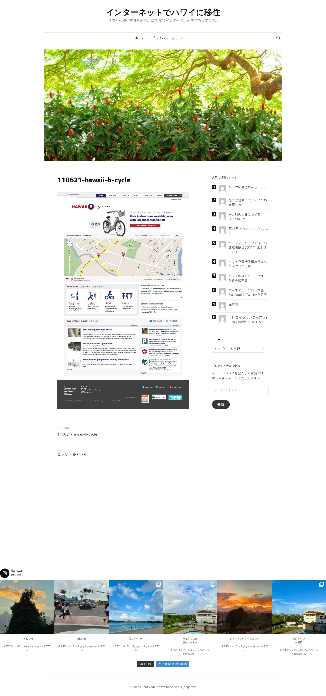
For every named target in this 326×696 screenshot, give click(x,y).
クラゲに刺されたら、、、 (247, 187)
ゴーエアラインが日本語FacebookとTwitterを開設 (247, 292)
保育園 (233, 304)
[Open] (27, 607)
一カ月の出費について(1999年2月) (244, 216)
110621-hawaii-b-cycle (77, 434)
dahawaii (27, 583)
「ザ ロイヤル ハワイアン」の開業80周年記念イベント (248, 319)
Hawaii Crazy (140, 687)
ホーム (140, 38)
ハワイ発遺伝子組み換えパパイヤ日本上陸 (247, 264)
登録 (221, 404)
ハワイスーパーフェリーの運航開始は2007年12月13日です (247, 247)
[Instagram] (49, 629)
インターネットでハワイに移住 (163, 12)
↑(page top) (189, 687)
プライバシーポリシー (169, 38)
